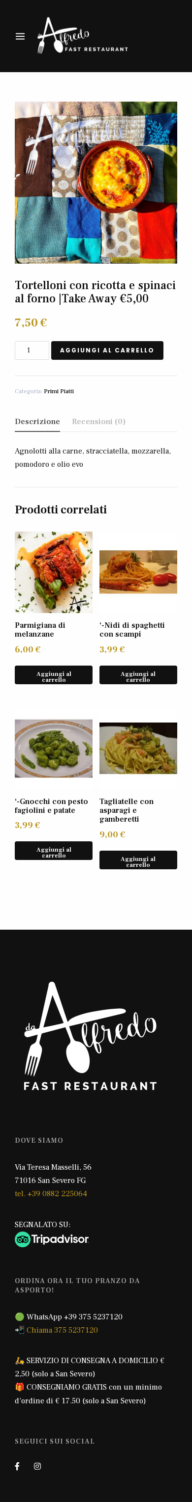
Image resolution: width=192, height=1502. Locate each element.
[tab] (37, 422)
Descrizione (37, 422)
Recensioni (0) (99, 422)
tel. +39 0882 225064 (51, 1194)
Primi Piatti (59, 391)
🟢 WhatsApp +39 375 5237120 (69, 1317)
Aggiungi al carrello (107, 350)
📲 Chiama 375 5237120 (56, 1330)
